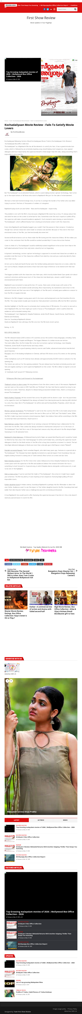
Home (6, 121)
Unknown (10, 79)
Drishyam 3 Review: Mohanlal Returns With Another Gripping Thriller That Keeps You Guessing (46, 847)
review (36, 560)
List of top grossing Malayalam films (29, 982)
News (65, 820)
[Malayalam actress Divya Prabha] (41, 746)
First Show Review (41, 17)
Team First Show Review (22, 1012)
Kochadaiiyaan (28, 560)
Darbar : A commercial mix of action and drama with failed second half (41, 609)
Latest (16, 820)
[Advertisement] (41, 41)
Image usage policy (59, 1009)
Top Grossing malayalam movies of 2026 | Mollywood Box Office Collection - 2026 (22, 74)
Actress (41, 820)
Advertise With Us (70, 1011)
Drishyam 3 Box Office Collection (57, 110)
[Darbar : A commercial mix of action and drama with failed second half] (41, 597)
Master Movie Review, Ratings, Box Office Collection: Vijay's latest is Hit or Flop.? (16, 614)
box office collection (16, 560)
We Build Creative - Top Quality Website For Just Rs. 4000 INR (41, 547)
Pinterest (49, 564)
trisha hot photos (21, 990)
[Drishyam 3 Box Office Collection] (59, 87)
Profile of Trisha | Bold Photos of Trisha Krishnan (34, 992)
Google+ (25, 564)
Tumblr (40, 564)
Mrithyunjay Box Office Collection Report (34, 5)
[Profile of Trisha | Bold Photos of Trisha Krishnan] (10, 993)
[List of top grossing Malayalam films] (10, 983)
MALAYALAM (18, 845)
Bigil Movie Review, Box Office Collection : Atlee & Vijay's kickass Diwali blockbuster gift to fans (65, 610)
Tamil (10, 121)
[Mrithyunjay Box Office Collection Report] (10, 858)
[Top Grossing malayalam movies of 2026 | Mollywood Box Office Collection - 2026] (23, 69)
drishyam (18, 980)
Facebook (9, 564)
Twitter (17, 564)
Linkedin (33, 564)
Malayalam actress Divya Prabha (21, 812)
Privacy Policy (72, 1009)
